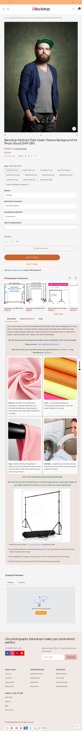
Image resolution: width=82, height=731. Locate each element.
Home (6, 18)
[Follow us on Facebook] (7, 653)
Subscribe (71, 657)
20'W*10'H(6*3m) (29, 180)
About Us (8, 673)
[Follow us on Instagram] (12, 653)
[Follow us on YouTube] (22, 653)
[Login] (73, 9)
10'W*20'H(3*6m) (46, 180)
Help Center (9, 697)
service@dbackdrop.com (48, 344)
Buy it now (32, 264)
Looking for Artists (61, 682)
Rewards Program (61, 673)
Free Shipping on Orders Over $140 (41, 2)
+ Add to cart (58, 314)
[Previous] (5, 135)
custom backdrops (34, 544)
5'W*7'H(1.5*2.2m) (63, 170)
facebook (48, 353)
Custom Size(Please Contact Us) (17, 184)
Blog (6, 705)
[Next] (80, 77)
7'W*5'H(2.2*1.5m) (46, 170)
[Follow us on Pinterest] (17, 653)
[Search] (8, 9)
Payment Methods (61, 686)
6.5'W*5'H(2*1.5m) (28, 170)
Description (11, 319)
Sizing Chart (34, 682)
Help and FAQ (9, 682)
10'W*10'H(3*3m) (12, 180)
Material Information (36, 673)
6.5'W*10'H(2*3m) (48, 175)
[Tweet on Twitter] (32, 156)
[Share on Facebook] (25, 156)
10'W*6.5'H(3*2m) (31, 175)
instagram (64, 350)
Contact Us (8, 678)
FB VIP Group (60, 678)
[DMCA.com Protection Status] (44, 728)
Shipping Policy (35, 678)
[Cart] (78, 9)
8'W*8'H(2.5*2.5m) (65, 175)
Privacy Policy (9, 710)
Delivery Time (9, 686)
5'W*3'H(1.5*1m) (12, 170)
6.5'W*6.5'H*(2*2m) (13, 175)
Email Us (7, 701)
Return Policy (34, 686)
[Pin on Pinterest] (28, 156)
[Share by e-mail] (35, 156)
